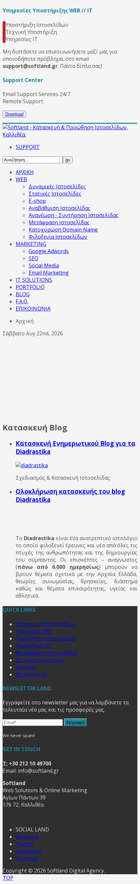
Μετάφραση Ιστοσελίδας (59, 222)
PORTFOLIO (30, 287)
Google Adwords (49, 251)
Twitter (25, 843)
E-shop (37, 200)
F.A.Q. (22, 301)
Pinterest (27, 858)
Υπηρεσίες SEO (34, 631)
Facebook (27, 836)
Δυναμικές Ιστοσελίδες (57, 186)
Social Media (44, 265)
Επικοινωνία (31, 674)
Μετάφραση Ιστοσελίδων (47, 652)
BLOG (23, 294)
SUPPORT (28, 147)
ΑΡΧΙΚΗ (25, 172)
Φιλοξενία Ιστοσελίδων (58, 236)
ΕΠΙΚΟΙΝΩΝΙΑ (33, 308)
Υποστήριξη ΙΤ (34, 645)
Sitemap (25, 667)
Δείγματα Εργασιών (39, 660)
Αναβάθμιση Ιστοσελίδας (60, 208)
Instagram (28, 851)
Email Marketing (49, 272)
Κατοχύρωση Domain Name (63, 229)
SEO (33, 258)
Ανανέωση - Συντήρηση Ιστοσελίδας (74, 215)
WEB (21, 179)
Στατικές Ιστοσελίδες (55, 193)
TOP (8, 877)
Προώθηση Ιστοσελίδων (46, 638)
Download (14, 114)
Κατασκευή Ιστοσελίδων (46, 624)
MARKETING (31, 244)
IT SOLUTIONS (34, 279)
